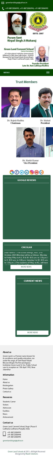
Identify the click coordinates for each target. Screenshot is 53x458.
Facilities (6, 411)
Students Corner (9, 402)
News (5, 414)
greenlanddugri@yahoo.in (16, 3)
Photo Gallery (8, 389)
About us (6, 382)
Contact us (7, 392)
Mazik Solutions (32, 454)
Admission (7, 408)
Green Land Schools (15, 452)
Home (5, 379)
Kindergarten (8, 386)
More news (26, 267)
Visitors (5, 405)
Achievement (8, 417)
